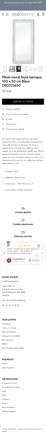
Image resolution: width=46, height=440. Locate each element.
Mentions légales (9, 411)
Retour (4, 403)
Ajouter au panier (23, 101)
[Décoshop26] (23, 14)
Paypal (4, 363)
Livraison (5, 399)
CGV (4, 395)
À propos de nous (9, 383)
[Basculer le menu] (3, 14)
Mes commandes (9, 331)
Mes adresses (7, 340)
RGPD (4, 344)
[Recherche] (8, 14)
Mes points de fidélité (11, 336)
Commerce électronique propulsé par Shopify (22, 430)
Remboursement (8, 407)
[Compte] (37, 14)
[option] (23, 41)
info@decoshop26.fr (10, 281)
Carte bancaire (8, 367)
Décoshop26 (12, 429)
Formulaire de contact (11, 387)
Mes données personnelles (13, 348)
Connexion (6, 323)
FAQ (4, 391)
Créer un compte (9, 327)
